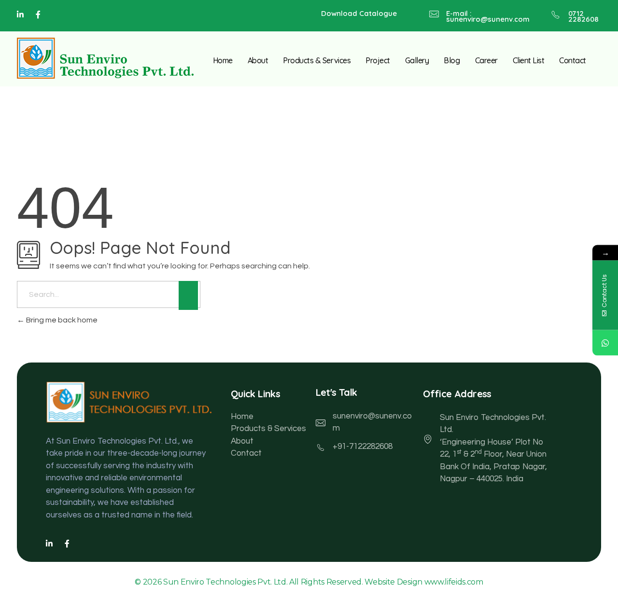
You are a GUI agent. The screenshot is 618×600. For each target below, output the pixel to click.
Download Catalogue (359, 13)
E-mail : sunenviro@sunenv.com (488, 16)
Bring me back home (61, 320)
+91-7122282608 (363, 446)
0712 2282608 (583, 16)
